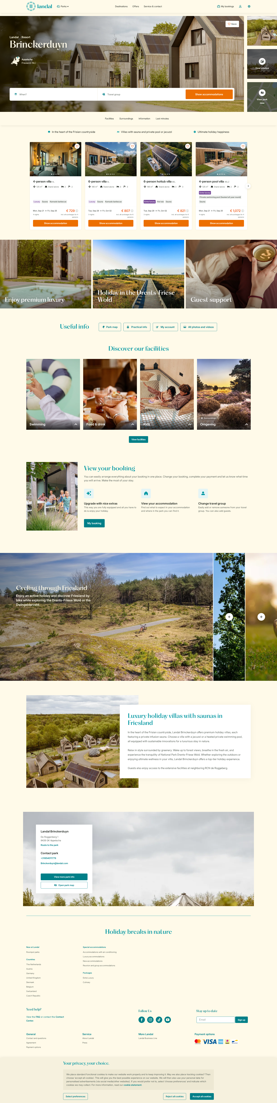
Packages (87, 973)
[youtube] (167, 1022)
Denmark (30, 982)
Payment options (33, 1047)
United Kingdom (33, 978)
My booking (94, 523)
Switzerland (31, 991)
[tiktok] (159, 1022)
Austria (29, 969)
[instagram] (150, 1022)
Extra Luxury (88, 978)
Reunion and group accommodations (99, 965)
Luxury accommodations (93, 956)
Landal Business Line (147, 1038)
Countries (30, 959)
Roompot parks (32, 952)
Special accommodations (94, 947)
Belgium (30, 987)
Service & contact (153, 6)
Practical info (139, 327)
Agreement (31, 1042)
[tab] (106, 617)
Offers (135, 6)
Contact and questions (36, 1038)
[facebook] (142, 1022)
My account (168, 327)
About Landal (88, 1038)
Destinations (121, 6)
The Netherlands (33, 964)
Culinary (86, 982)
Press (84, 1042)
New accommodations (92, 961)
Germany (30, 973)
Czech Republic (33, 995)
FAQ (38, 1016)
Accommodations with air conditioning (100, 952)
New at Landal (32, 947)
